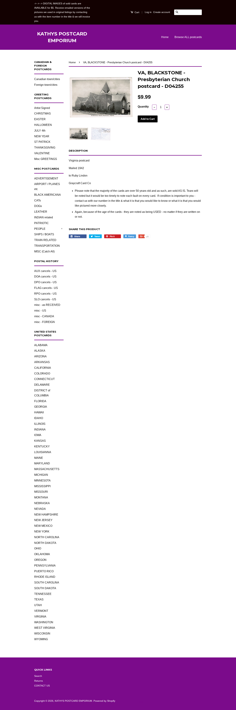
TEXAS (39, 599)
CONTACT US (42, 685)
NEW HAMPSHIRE (46, 514)
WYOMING (41, 639)
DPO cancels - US (45, 282)
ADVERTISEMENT (46, 178)
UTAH (38, 605)
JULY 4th (39, 130)
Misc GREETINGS (45, 158)
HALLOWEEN (43, 124)
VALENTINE (42, 153)
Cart (136, 12)
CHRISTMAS (42, 113)
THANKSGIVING (44, 147)
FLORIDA (40, 401)
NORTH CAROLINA (46, 537)
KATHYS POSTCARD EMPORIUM (62, 37)
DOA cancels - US (45, 276)
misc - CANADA (44, 316)
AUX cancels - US (45, 271)
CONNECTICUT (44, 379)
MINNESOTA (42, 480)
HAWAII (39, 412)
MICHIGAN (41, 474)
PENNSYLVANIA (45, 565)
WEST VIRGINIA (44, 627)
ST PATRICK (42, 141)
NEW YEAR (41, 136)
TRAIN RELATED (45, 240)
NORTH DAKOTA (45, 542)
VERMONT (41, 610)
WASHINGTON (43, 622)
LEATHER (40, 211)
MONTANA (41, 497)
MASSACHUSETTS (46, 469)
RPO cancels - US (45, 293)
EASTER (40, 119)
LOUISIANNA (42, 452)
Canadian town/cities (47, 79)
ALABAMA (41, 345)
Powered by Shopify (104, 701)
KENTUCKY (42, 446)
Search (38, 676)
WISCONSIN (42, 633)
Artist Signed (42, 107)
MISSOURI (41, 491)
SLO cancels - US (45, 299)
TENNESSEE (42, 593)
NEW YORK (41, 531)
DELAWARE (42, 384)
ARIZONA (40, 356)
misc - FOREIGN (44, 322)
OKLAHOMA (42, 554)
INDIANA (40, 429)
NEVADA (40, 508)
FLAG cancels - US (46, 287)
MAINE (38, 457)
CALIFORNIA (42, 367)
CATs (37, 200)
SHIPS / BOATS (44, 234)
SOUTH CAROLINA (46, 582)
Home (165, 37)
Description (78, 150)
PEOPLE (39, 228)
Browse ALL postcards (188, 37)
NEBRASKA (42, 503)
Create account (161, 12)
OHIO (37, 548)
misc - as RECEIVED (47, 304)
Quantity (143, 106)
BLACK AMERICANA (47, 194)
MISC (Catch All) (44, 251)
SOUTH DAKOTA (45, 588)
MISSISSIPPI (42, 486)
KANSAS (40, 440)
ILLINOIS (39, 423)
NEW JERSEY (43, 520)
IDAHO (38, 418)
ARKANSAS (42, 362)
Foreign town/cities (45, 84)
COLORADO (42, 373)
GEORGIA (40, 406)
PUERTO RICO (44, 571)
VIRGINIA (40, 616)
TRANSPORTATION (47, 245)
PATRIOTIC (41, 223)
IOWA (37, 435)
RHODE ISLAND (44, 576)
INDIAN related (43, 217)
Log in (148, 12)
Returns (38, 681)
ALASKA (39, 350)
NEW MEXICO (43, 525)
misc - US (40, 310)
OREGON (40, 559)
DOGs (38, 206)
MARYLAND (42, 463)
